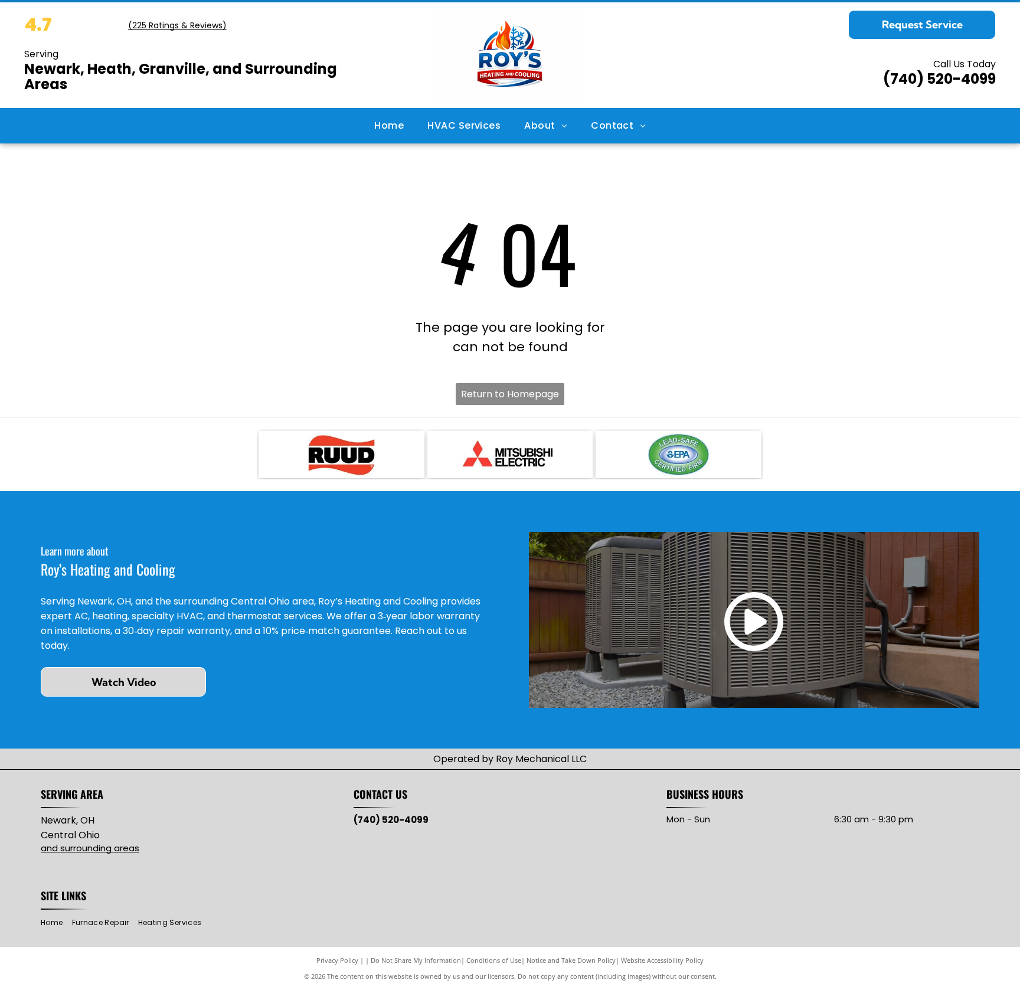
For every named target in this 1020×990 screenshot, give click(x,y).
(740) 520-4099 (939, 79)
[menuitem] (389, 126)
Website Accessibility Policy (662, 960)
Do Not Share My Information (416, 960)
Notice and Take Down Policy (571, 960)
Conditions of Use (493, 960)
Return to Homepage (510, 394)
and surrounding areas (90, 848)
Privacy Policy (337, 960)
